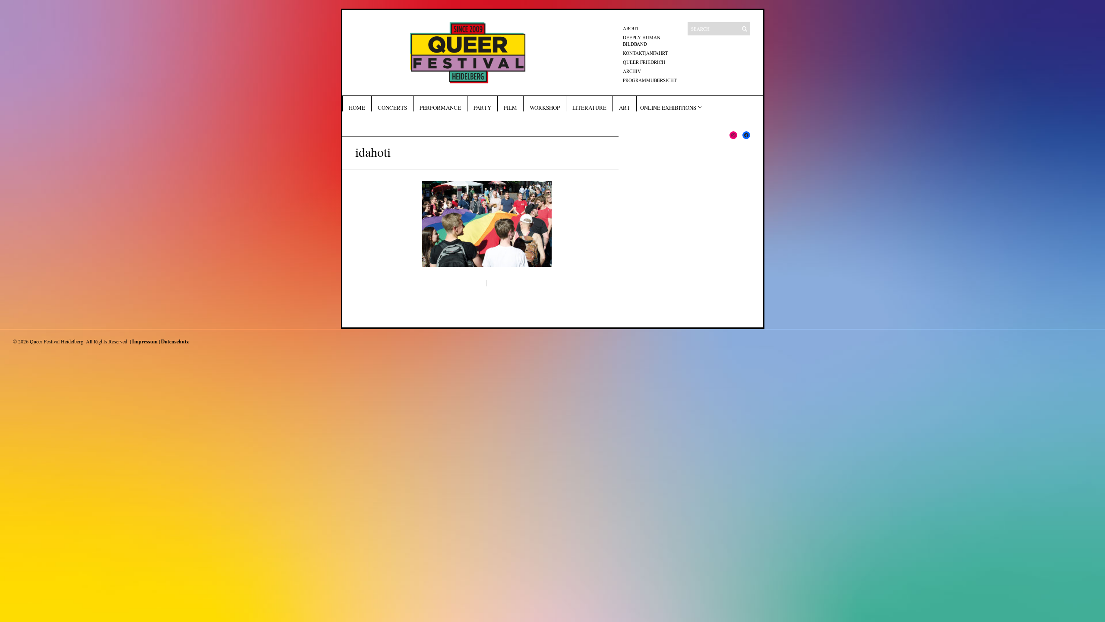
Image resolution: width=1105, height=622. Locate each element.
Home (357, 107)
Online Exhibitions (668, 107)
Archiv (632, 71)
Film (510, 107)
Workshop (545, 107)
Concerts (392, 107)
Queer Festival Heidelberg (56, 341)
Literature (589, 107)
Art (624, 107)
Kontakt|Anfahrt (645, 53)
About (631, 28)
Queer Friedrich (644, 62)
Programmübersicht (650, 80)
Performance (440, 107)
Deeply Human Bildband (641, 40)
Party (482, 107)
